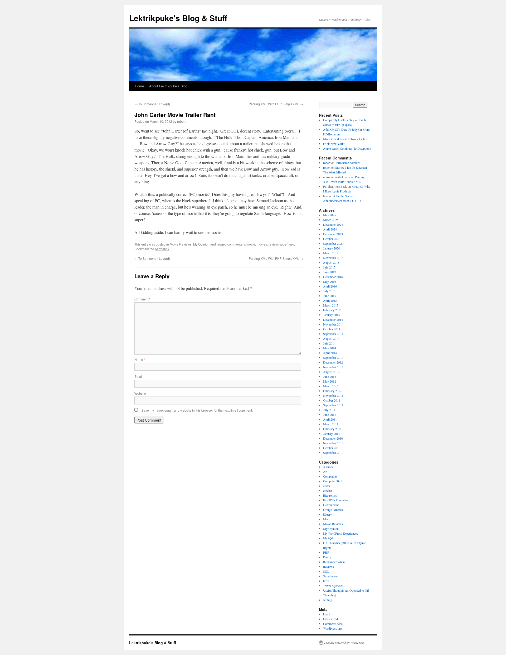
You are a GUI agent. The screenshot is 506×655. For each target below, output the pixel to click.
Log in (327, 614)
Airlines (328, 467)
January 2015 (331, 315)
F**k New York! (334, 144)
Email (139, 376)
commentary (236, 244)
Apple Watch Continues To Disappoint (347, 148)
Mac (326, 519)
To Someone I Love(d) (152, 104)
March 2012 (330, 386)
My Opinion (201, 244)
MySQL (328, 538)
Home (139, 85)
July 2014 (329, 343)
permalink (162, 249)
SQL (326, 571)
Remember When (334, 562)
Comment (142, 299)
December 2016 (333, 277)
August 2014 (331, 338)
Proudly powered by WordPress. (344, 642)
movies (262, 244)
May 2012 (329, 381)
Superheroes (331, 576)
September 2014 (333, 334)
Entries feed (330, 619)
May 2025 (329, 215)
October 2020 (331, 239)
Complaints (330, 476)
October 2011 (331, 400)
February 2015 (332, 310)
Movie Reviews (181, 244)
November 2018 (333, 258)
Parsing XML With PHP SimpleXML (276, 104)
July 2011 (329, 410)
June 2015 (329, 296)
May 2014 (329, 348)
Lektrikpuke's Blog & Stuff (178, 17)
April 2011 (330, 419)
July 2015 (329, 291)
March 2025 (330, 220)
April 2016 (330, 286)
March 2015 (330, 305)
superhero (286, 244)
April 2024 (330, 229)
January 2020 (331, 248)
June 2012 (329, 376)
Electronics (330, 495)
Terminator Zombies (347, 163)
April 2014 (330, 353)
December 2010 (333, 438)
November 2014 (333, 324)
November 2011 (333, 395)
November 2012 (333, 367)
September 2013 (333, 357)
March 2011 (330, 424)
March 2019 (330, 253)
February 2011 (332, 429)
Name (139, 359)
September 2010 (333, 452)
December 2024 (333, 224)
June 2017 (329, 272)
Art (325, 471)
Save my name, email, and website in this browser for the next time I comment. (197, 410)
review (273, 244)
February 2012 (332, 391)
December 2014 (333, 319)
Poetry (327, 557)
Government (331, 505)
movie (250, 244)
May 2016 (329, 281)
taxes (326, 581)
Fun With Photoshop (336, 500)
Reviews (328, 566)
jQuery (327, 514)
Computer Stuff (332, 481)
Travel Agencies (333, 585)
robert (181, 121)
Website (140, 393)
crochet (327, 490)
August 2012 (331, 372)
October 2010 (331, 448)
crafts (326, 486)
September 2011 (333, 405)
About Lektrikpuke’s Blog (168, 85)
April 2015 (330, 300)
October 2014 (331, 329)
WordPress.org (332, 628)
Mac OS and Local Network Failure (345, 139)
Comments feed (333, 623)
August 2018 (331, 262)
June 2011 (329, 414)
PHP (326, 552)
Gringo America (333, 509)
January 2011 (331, 433)
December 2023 (333, 234)
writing (327, 600)
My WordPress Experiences (340, 533)
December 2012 (333, 362)
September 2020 (333, 243)
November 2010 (333, 443)
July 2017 (329, 267)
